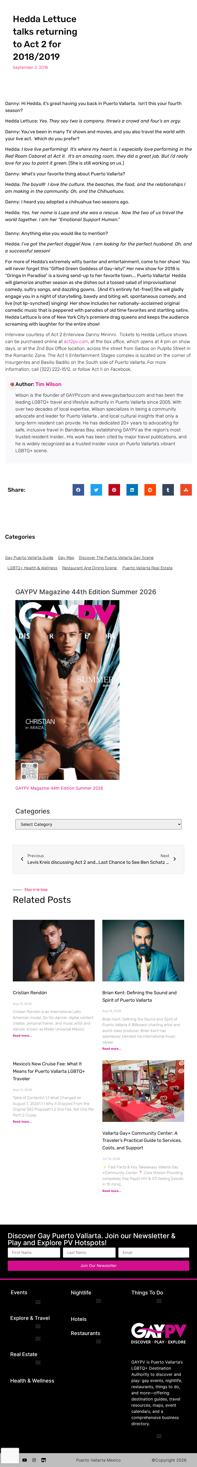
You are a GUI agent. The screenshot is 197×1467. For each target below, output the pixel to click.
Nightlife (81, 1293)
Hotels (79, 1319)
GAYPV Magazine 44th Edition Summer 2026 (59, 788)
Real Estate (23, 1354)
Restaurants (85, 1333)
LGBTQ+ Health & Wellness (32, 567)
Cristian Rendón (30, 993)
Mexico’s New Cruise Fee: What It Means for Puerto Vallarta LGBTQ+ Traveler (49, 1071)
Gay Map (66, 557)
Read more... (22, 1035)
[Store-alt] (44, 1460)
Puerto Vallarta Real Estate (147, 567)
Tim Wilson (48, 384)
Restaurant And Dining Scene (90, 567)
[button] (78, 490)
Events (19, 1292)
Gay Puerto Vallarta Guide (29, 557)
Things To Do (147, 1293)
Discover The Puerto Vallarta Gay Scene (116, 557)
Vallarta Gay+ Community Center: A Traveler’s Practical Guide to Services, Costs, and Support (142, 1140)
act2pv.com (76, 341)
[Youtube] (25, 1460)
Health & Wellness (32, 1381)
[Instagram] (34, 1460)
